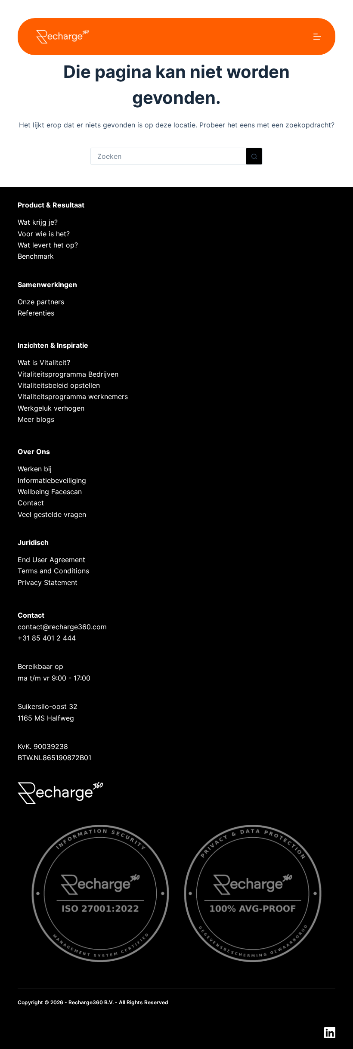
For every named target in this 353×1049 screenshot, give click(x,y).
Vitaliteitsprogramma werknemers (73, 396)
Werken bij (35, 468)
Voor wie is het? (44, 233)
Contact (31, 502)
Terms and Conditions (53, 570)
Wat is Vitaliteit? (44, 362)
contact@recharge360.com (62, 626)
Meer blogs (36, 419)
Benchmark (36, 256)
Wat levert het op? (48, 245)
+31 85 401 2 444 (47, 638)
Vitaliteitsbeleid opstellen (59, 385)
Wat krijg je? (38, 222)
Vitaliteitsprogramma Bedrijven (68, 374)
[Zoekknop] (254, 156)
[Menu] (317, 36)
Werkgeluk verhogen (51, 408)
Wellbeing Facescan (50, 491)
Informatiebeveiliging (52, 480)
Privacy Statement (47, 582)
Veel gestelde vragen (52, 514)
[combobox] (168, 156)
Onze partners (41, 301)
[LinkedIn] (329, 1032)
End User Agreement (51, 559)
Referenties (36, 313)
